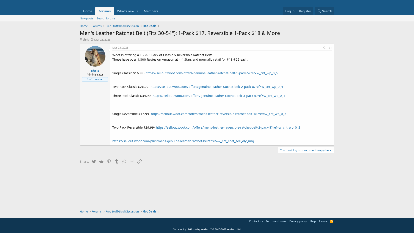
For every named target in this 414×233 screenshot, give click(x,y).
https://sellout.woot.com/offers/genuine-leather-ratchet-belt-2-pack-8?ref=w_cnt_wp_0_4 (217, 86)
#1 (330, 47)
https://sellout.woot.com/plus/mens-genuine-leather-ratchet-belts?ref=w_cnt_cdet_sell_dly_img (183, 141)
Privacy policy (298, 221)
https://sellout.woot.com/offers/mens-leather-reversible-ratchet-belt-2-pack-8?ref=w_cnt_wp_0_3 (228, 127)
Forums (105, 11)
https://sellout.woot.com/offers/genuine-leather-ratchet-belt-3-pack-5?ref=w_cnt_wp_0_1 (219, 95)
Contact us (256, 221)
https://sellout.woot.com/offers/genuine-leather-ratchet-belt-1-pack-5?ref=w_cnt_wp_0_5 (212, 73)
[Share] (324, 47)
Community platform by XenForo (207, 229)
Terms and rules (276, 221)
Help (313, 221)
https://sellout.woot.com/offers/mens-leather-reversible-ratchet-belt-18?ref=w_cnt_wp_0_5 (218, 114)
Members (151, 11)
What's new (125, 11)
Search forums (106, 18)
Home (87, 11)
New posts (86, 18)
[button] (138, 11)
